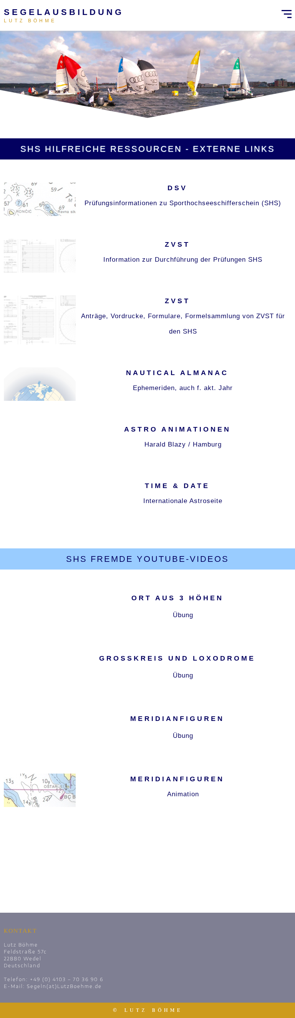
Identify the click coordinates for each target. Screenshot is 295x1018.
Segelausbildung (64, 12)
